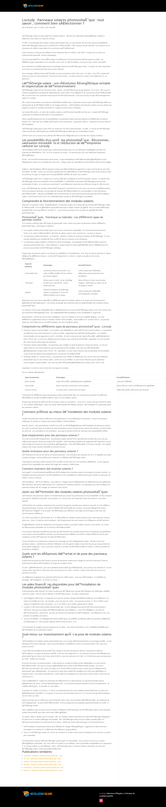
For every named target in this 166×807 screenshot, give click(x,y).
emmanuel (29, 27)
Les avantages (121, 6)
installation (108, 6)
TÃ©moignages (137, 6)
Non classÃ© (50, 27)
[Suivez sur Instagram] (101, 800)
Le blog (102, 793)
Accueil (97, 6)
